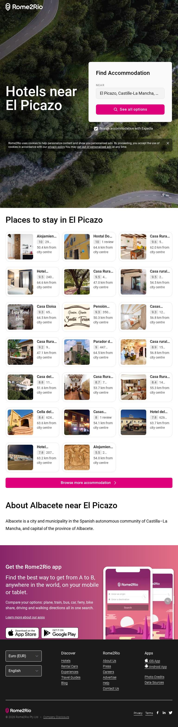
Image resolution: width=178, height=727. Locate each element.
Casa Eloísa (46, 306)
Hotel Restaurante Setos (47, 451)
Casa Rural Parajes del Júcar (46, 346)
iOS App (154, 661)
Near (100, 85)
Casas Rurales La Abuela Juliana (102, 419)
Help (106, 683)
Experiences (69, 672)
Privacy (138, 713)
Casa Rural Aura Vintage (159, 241)
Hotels (65, 661)
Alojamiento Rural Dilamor (103, 451)
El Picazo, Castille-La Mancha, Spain (132, 93)
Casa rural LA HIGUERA (158, 276)
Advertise (109, 677)
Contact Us (111, 688)
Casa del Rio (44, 378)
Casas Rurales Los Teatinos (160, 311)
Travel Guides (70, 677)
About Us (109, 661)
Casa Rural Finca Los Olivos (102, 381)
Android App (157, 667)
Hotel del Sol (157, 414)
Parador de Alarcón (102, 343)
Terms (149, 713)
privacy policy (56, 147)
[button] (130, 109)
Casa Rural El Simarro (159, 378)
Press (107, 666)
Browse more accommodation (86, 483)
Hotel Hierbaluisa (46, 273)
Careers (108, 672)
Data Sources (154, 682)
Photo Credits (154, 677)
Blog (64, 683)
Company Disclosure (56, 717)
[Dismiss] (168, 143)
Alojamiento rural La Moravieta (47, 241)
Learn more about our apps (25, 617)
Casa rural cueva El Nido (158, 346)
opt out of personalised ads (94, 147)
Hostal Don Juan (102, 238)
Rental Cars (69, 666)
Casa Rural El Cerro (102, 273)
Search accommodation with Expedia (126, 128)
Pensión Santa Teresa (100, 311)
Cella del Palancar (44, 414)
